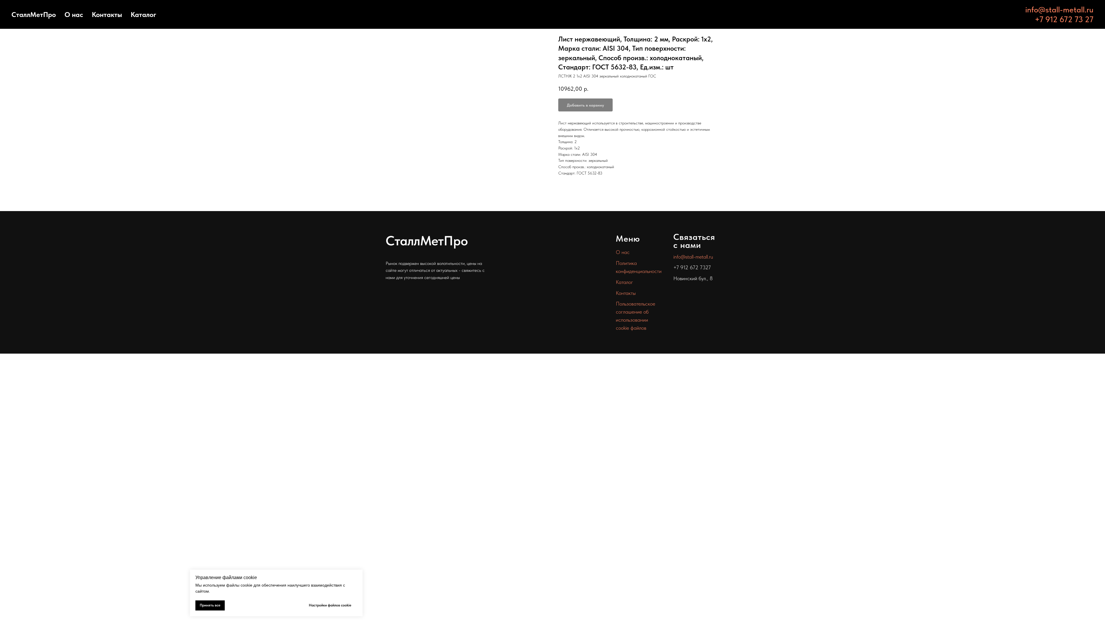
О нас (73, 14)
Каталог (143, 14)
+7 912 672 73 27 (1064, 19)
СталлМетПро (34, 14)
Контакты (107, 14)
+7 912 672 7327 (692, 267)
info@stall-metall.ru (1059, 9)
